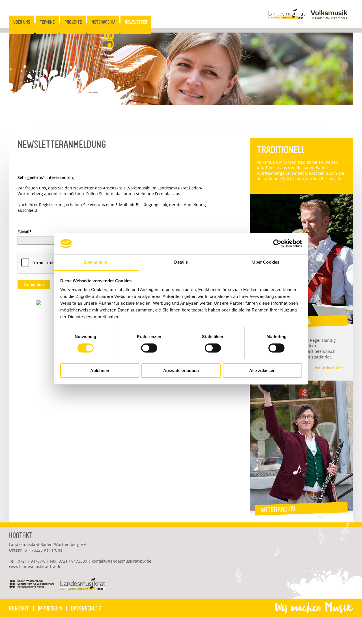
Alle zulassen (262, 370)
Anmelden (34, 284)
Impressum (50, 608)
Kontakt (19, 608)
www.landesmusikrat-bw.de (35, 566)
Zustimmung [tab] (96, 262)
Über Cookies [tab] (265, 262)
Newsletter (136, 22)
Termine (47, 22)
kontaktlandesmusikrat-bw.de (121, 561)
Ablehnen (99, 370)
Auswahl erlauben (181, 370)
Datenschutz (86, 608)
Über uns (21, 22)
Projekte (73, 22)
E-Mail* (25, 231)
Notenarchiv (103, 22)
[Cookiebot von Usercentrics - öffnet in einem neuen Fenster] (277, 243)
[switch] (149, 348)
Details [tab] (181, 262)
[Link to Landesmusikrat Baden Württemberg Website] (286, 17)
